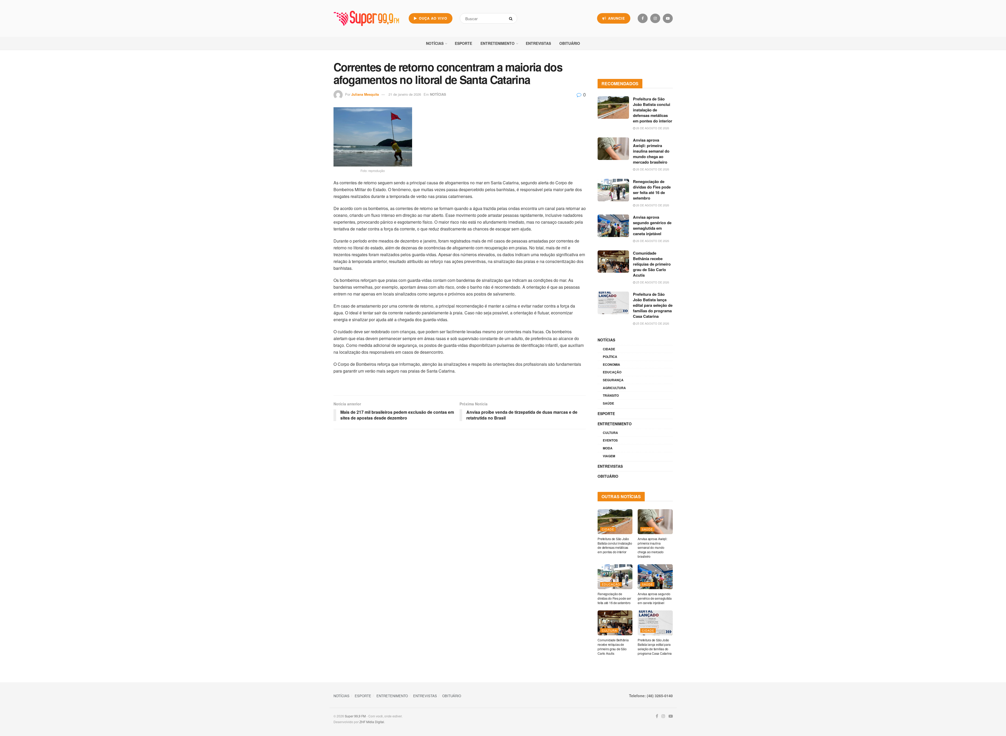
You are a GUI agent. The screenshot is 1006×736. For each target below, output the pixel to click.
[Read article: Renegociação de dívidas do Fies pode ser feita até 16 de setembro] (613, 190)
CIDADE (609, 349)
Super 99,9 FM (355, 716)
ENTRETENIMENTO (497, 43)
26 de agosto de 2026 (652, 128)
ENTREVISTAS (538, 43)
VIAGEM (609, 456)
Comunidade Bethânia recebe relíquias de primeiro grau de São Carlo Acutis (652, 264)
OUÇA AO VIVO (432, 18)
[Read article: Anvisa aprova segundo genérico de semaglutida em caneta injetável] (613, 225)
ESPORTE (463, 43)
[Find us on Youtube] (668, 18)
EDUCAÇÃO (612, 372)
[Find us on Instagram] (655, 18)
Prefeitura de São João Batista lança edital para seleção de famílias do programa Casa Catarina (653, 305)
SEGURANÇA (613, 380)
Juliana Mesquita (365, 94)
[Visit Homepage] (366, 18)
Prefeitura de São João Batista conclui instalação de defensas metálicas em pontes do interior (652, 110)
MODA (608, 448)
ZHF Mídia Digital (371, 721)
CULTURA (610, 432)
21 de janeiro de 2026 (405, 94)
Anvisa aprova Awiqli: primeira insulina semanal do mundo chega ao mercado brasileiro (651, 151)
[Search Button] (511, 18)
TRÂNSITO (611, 395)
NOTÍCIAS (435, 43)
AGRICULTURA (614, 387)
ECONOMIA (611, 364)
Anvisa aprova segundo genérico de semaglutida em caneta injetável (652, 225)
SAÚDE (608, 403)
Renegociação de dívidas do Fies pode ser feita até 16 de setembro (652, 190)
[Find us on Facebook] (643, 18)
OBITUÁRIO (569, 43)
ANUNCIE (616, 18)
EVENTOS (610, 440)
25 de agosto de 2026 (652, 282)
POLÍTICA (610, 356)
